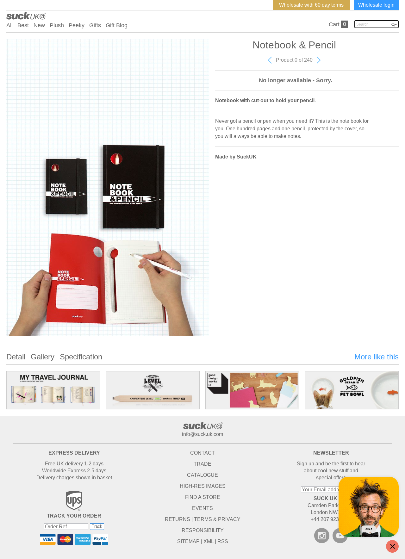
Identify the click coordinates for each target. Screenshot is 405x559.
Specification (81, 356)
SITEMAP (188, 541)
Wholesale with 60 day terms (311, 5)
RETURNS (177, 519)
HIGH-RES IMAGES (203, 486)
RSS (222, 541)
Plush (57, 25)
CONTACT (202, 453)
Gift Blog (117, 25)
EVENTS (202, 508)
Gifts (95, 25)
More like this (376, 356)
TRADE (202, 464)
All (9, 25)
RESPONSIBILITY (203, 530)
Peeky (76, 25)
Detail (15, 356)
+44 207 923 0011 (331, 519)
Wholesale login (376, 5)
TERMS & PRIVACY (217, 519)
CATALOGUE (202, 475)
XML (208, 541)
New (39, 25)
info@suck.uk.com (202, 434)
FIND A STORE (202, 497)
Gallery (42, 356)
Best (23, 25)
